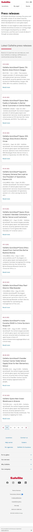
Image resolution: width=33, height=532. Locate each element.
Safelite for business (24, 447)
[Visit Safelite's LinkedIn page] (26, 483)
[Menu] (31, 2)
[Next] (26, 427)
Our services (5, 459)
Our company (5, 469)
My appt (16, 6)
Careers (24, 442)
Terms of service (16, 490)
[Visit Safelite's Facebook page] (7, 483)
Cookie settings (5, 530)
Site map (16, 505)
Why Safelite (5, 464)
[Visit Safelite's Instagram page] (13, 483)
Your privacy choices (15, 494)
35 (22, 427)
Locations (5, 6)
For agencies (9, 447)
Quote (28, 6)
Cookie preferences (16, 498)
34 (18, 427)
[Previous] (3, 427)
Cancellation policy (16, 501)
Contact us (24, 437)
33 (14, 427)
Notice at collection (16, 509)
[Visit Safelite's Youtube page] (19, 483)
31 (7, 427)
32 (11, 427)
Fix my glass (5, 455)
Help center (9, 442)
